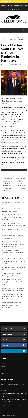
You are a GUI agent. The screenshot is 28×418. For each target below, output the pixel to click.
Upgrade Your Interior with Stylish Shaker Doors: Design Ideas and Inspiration (13, 217)
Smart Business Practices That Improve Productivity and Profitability (11, 305)
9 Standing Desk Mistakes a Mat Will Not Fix (12, 384)
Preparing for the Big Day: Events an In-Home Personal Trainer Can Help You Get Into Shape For (13, 244)
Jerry (23, 64)
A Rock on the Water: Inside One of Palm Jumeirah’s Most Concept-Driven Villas (13, 296)
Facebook (5, 345)
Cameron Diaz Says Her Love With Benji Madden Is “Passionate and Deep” (7, 184)
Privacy (5, 339)
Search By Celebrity (6, 370)
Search (3, 366)
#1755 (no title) (7, 328)
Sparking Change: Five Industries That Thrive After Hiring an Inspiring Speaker (14, 261)
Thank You (4, 373)
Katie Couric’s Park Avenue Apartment (11, 405)
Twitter (5, 351)
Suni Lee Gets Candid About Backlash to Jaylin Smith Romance (20, 183)
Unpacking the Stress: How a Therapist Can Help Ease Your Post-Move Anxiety (13, 252)
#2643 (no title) (7, 334)
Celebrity (9, 170)
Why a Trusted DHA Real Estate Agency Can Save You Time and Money (12, 282)
